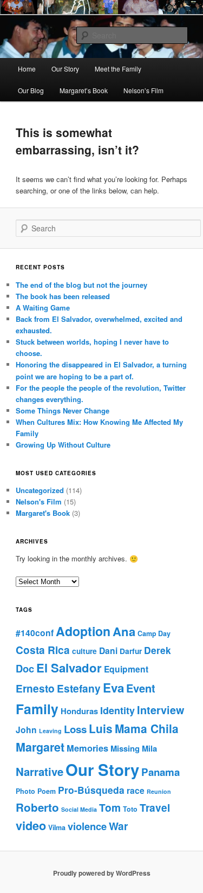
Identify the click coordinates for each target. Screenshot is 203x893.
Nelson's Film (39, 501)
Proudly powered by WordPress (101, 873)
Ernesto (35, 688)
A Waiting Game (43, 307)
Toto (130, 809)
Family (37, 709)
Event (140, 688)
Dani (108, 650)
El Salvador (69, 667)
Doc (25, 668)
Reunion (159, 791)
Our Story (65, 68)
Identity (117, 710)
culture (84, 650)
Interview (160, 709)
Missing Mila (133, 748)
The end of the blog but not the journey (81, 285)
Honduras (79, 711)
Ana (124, 631)
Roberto (37, 807)
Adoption (83, 631)
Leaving (50, 731)
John (26, 729)
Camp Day (154, 633)
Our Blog (31, 90)
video (31, 825)
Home (27, 68)
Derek (157, 650)
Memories (87, 748)
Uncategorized (40, 490)
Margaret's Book (43, 513)
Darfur (131, 650)
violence (87, 826)
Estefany (79, 688)
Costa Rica (43, 650)
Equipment (126, 669)
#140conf (35, 632)
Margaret (40, 747)
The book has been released (63, 296)
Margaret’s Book (84, 90)
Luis (101, 728)
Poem (46, 791)
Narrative (39, 771)
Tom (110, 807)
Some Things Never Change (62, 410)
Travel (155, 807)
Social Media (79, 809)
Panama (160, 772)
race (136, 790)
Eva (113, 687)
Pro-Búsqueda (91, 790)
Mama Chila (147, 728)
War (118, 826)
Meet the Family (118, 68)
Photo (25, 791)
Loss (75, 729)
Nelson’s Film (143, 90)
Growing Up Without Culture (63, 444)
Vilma (57, 827)
